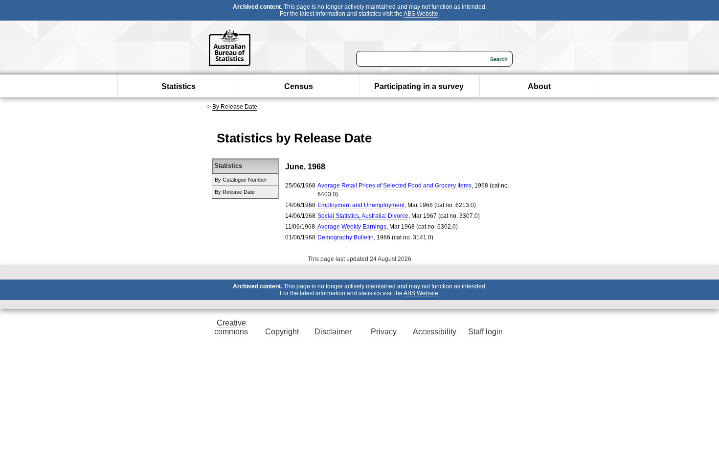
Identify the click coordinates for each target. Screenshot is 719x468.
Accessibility (434, 332)
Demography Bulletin (345, 237)
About (539, 86)
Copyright (282, 332)
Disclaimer (333, 332)
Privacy (384, 332)
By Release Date (234, 106)
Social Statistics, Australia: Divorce (362, 215)
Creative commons (231, 327)
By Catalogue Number (241, 180)
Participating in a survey (419, 86)
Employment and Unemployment (360, 205)
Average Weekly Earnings (351, 226)
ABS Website (421, 13)
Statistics (178, 86)
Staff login (485, 332)
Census (298, 86)
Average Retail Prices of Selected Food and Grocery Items (394, 185)
